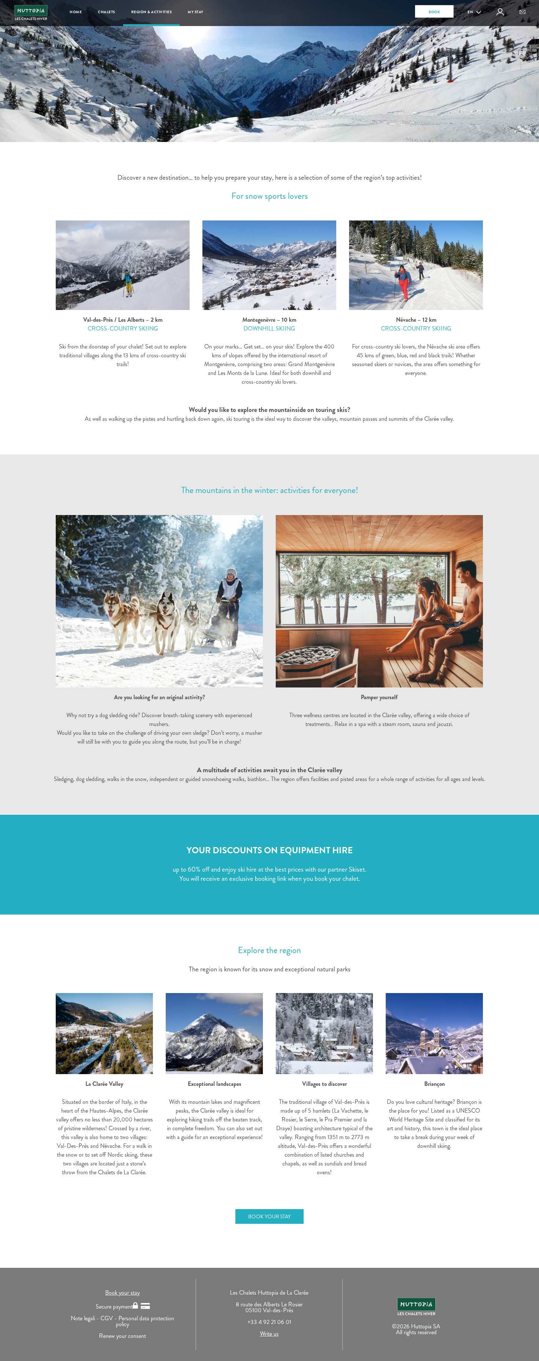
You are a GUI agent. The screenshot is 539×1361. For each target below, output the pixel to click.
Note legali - (85, 1318)
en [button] (470, 12)
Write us (269, 1333)
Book (434, 12)
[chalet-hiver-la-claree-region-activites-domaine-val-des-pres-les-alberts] (123, 265)
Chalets (106, 12)
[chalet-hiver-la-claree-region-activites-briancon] (434, 1033)
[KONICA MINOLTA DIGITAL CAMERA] (214, 1033)
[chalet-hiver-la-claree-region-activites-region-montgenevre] (269, 265)
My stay (195, 12)
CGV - (109, 1318)
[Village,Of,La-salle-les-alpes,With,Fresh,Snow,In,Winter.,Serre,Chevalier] (324, 1033)
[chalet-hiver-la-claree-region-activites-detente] (379, 601)
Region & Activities (151, 12)
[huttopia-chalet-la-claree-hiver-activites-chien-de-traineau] (159, 601)
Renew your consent (122, 1336)
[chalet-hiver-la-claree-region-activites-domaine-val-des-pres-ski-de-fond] (416, 265)
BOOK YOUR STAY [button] (269, 1216)
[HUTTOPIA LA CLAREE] (104, 1033)
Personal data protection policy (145, 1321)
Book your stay (122, 1292)
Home (76, 12)
